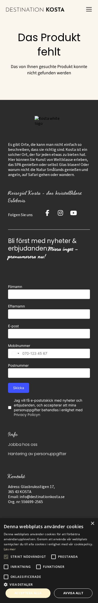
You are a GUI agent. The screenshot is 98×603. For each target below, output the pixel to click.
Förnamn (15, 286)
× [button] (92, 523)
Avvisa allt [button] (73, 593)
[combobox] (14, 353)
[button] (49, 584)
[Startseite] (35, 9)
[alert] (49, 560)
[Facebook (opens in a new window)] (47, 212)
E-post (13, 326)
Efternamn (16, 306)
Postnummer (18, 365)
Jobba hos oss (22, 445)
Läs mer (10, 549)
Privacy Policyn (27, 415)
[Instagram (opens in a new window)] (60, 212)
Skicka (18, 388)
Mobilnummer (19, 345)
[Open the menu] (89, 10)
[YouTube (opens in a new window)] (73, 212)
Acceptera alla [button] (28, 593)
